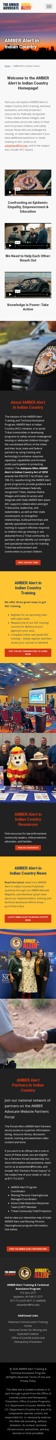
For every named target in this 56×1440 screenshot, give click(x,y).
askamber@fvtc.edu (16, 145)
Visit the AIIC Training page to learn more (28, 652)
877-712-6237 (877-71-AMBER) (28, 1300)
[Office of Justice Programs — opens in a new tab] (23, 1274)
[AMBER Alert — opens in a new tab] (41, 1273)
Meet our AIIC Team (28, 562)
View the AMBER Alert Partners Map (28, 1249)
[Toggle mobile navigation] (49, 6)
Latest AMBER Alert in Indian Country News (28, 918)
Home (7, 66)
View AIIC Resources (28, 847)
